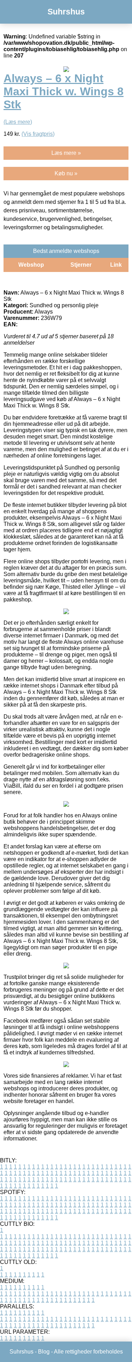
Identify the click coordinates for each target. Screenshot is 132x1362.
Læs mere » (66, 153)
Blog (44, 1352)
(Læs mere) (18, 122)
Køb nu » (66, 173)
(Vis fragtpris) (38, 134)
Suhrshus (66, 11)
